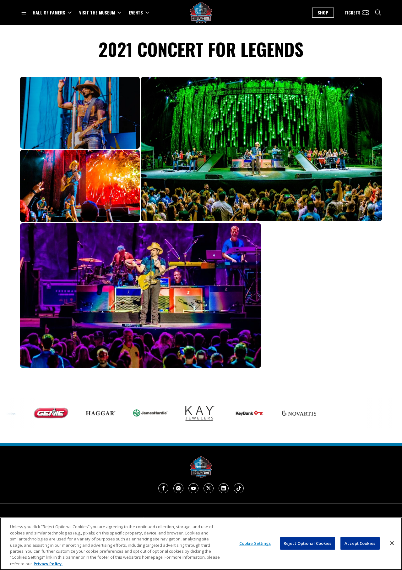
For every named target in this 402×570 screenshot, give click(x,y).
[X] (209, 488)
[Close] (392, 543)
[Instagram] (178, 488)
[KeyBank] (232, 413)
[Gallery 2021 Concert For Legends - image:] (80, 113)
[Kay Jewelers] (182, 413)
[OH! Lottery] (331, 413)
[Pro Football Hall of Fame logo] (201, 13)
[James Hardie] (132, 413)
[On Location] (380, 413)
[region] (201, 543)
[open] (24, 12)
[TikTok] (239, 488)
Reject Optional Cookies (308, 543)
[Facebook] (163, 488)
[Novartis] (281, 413)
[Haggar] (83, 413)
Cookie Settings (255, 543)
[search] (378, 12)
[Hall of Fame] (201, 467)
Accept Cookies (360, 543)
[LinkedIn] (224, 488)
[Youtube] (193, 488)
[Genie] (33, 413)
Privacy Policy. (48, 563)
